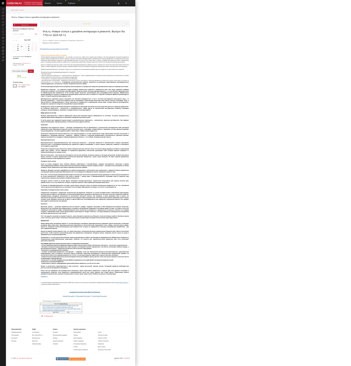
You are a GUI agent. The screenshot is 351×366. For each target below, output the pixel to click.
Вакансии (35, 341)
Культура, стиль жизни (104, 349)
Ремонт (22, 10)
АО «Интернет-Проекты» (24, 358)
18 (17, 48)
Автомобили (77, 332)
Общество (101, 344)
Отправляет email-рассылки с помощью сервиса (33, 3)
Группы (59, 3)
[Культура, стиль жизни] (3, 34)
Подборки (71, 3)
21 (28, 48)
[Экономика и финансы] (3, 57)
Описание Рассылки (83, 296)
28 (28, 50)
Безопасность (36, 338)
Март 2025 (27, 40)
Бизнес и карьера (79, 341)
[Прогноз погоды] (3, 44)
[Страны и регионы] (3, 50)
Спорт (99, 332)
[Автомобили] (3, 15)
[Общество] (3, 41)
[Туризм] (3, 54)
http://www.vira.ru (26, 63)
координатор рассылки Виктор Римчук (84, 292)
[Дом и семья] (3, 22)
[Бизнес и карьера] (3, 18)
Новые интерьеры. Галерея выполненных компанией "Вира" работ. (61, 309)
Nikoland (127, 358)
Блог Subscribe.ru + (37, 335)
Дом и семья (14, 10)
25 (17, 50)
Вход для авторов (16, 332)
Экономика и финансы (80, 344)
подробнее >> (44, 276)
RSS (36, 34)
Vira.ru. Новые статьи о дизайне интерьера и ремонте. (35, 17)
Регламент (14, 338)
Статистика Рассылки (99, 296)
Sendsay (55, 338)
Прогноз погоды (102, 335)
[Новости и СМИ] (3, 38)
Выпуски (48, 3)
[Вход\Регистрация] (118, 3)
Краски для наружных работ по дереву (54, 55)
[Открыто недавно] (3, 12)
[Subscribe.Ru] (14, 3)
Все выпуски (87, 23)
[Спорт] (3, 47)
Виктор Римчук (22, 77)
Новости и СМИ (102, 338)
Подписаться (25, 25)
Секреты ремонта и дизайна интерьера (53, 310)
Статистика (18, 82)
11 (17, 46)
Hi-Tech (76, 347)
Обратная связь (36, 344)
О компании (35, 332)
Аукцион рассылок (58, 341)
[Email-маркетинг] (3, 60)
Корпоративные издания (60, 335)
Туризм (76, 335)
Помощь (13, 341)
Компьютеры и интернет (81, 349)
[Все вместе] (3, 9)
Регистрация (15, 335)
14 (28, 46)
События (55, 344)
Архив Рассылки (68, 296)
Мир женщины (78, 338)
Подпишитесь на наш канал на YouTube (54, 49)
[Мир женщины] (3, 25)
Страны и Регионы (103, 341)
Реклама (55, 332)
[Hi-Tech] (3, 28)
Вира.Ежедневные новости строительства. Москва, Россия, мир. (60, 305)
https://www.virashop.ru (122, 282)
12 (21, 46)
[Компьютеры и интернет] (3, 31)
